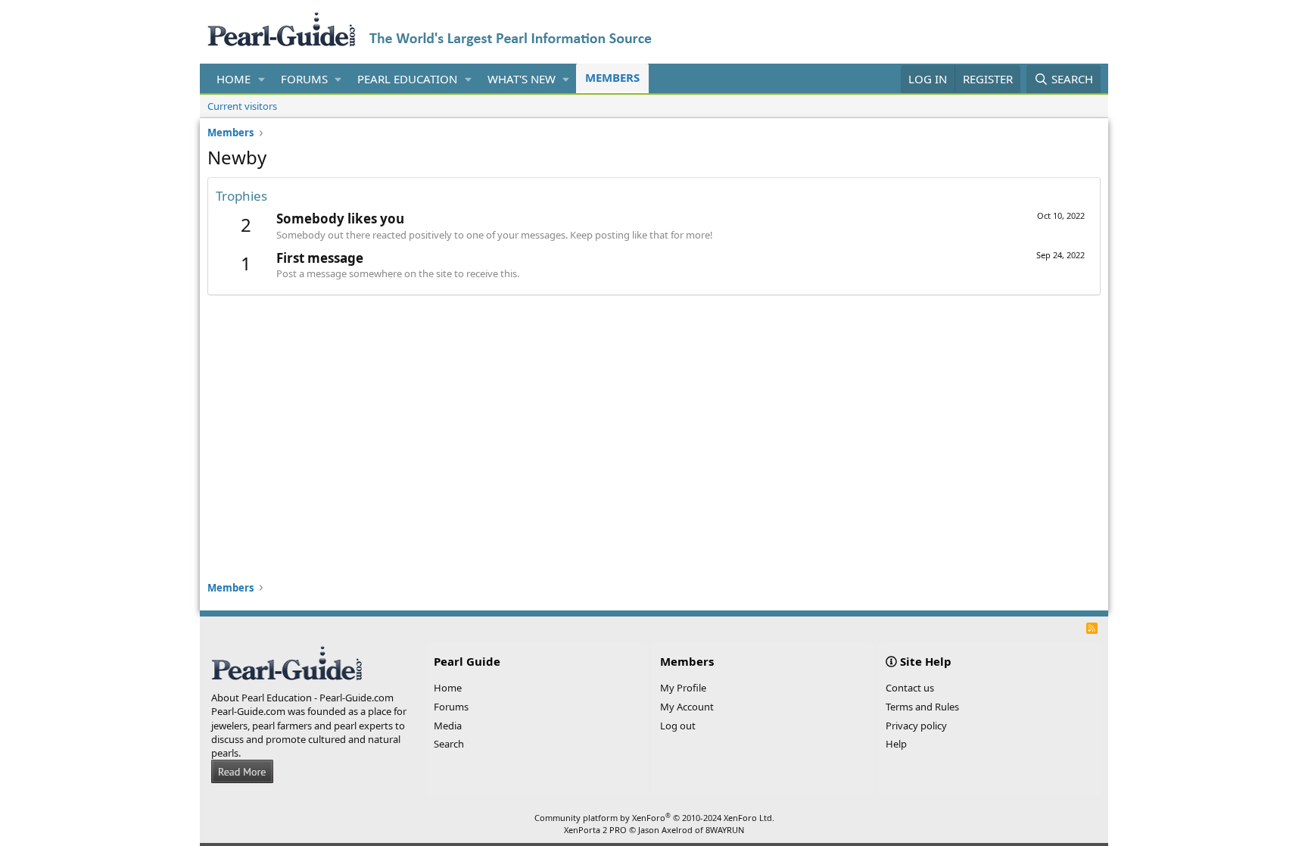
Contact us (910, 688)
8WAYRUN (724, 829)
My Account (687, 706)
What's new (521, 78)
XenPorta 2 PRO (595, 829)
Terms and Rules (922, 706)
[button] (262, 79)
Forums (304, 78)
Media (448, 725)
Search (449, 744)
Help (896, 744)
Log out (678, 725)
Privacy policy (916, 725)
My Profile (683, 688)
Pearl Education (407, 78)
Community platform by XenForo (654, 817)
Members (612, 77)
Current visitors (242, 106)
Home (233, 78)
